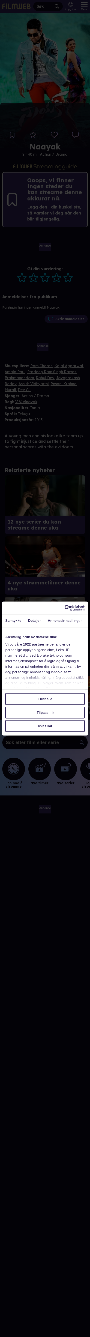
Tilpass (42, 713)
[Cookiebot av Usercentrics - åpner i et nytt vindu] (65, 608)
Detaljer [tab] (34, 620)
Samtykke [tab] (13, 620)
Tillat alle (45, 699)
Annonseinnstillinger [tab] (65, 620)
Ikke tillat (45, 726)
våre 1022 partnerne (32, 644)
